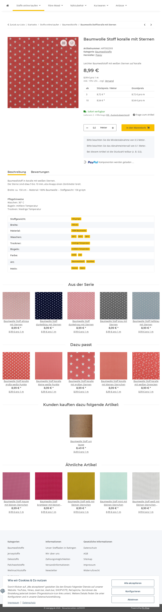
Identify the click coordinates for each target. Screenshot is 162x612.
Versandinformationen (57, 564)
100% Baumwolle (79, 231)
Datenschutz (29, 602)
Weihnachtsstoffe (17, 570)
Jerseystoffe (14, 553)
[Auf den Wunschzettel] (71, 43)
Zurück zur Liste (17, 24)
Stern (82, 268)
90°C (87, 236)
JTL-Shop (145, 608)
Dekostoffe (13, 559)
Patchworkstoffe (16, 564)
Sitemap (88, 559)
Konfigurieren (132, 591)
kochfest (90, 261)
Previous (7, 314)
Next (154, 314)
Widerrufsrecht (92, 570)
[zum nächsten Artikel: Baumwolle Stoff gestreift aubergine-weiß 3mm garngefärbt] (151, 24)
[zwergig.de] (8, 5)
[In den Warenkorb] (10, 35)
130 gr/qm (76, 219)
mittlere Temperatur (80, 249)
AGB (86, 553)
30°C (74, 236)
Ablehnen (133, 599)
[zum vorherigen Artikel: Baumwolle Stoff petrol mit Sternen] (144, 24)
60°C (80, 236)
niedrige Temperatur (80, 243)
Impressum (13, 602)
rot (80, 255)
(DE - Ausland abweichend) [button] (118, 115)
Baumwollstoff (78, 261)
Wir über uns (52, 553)
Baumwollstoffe (103, 51)
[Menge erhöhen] (112, 127)
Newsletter (51, 570)
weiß (74, 255)
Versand (109, 80)
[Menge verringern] (87, 127)
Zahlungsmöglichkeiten (58, 559)
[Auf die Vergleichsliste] (63, 43)
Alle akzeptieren (133, 583)
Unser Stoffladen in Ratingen (61, 547)
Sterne (74, 268)
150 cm (75, 225)
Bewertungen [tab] (40, 171)
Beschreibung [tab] (17, 171)
